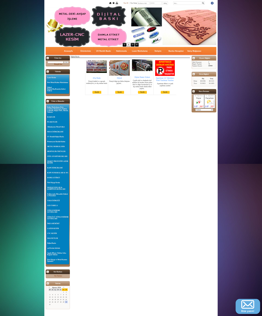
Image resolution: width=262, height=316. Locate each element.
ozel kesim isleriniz (53, 248)
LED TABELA (52, 205)
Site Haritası (58, 276)
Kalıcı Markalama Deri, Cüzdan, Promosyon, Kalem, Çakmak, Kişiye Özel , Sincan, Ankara (57, 109)
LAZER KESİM (53, 228)
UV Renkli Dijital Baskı (55, 137)
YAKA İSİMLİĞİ (53, 201)
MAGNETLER (52, 238)
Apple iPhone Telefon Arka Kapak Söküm (56, 254)
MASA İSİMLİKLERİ (55, 132)
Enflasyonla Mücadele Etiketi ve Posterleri (57, 195)
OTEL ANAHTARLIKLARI (57, 156)
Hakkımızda (121, 51)
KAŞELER (51, 117)
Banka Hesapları (176, 51)
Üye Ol (126, 3)
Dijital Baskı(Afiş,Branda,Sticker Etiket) (56, 89)
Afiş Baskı (97, 78)
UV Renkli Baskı (103, 51)
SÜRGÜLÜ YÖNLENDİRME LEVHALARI (58, 218)
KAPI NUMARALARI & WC (58, 173)
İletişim (158, 51)
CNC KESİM (52, 233)
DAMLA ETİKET (53, 178)
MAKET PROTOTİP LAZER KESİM (57, 162)
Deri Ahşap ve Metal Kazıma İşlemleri (57, 260)
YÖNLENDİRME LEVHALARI (53, 211)
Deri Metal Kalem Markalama (57, 82)
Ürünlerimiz (85, 51)
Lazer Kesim (51, 78)
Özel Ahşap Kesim (53, 183)
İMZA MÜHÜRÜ (53, 224)
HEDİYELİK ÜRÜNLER (56, 151)
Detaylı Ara (58, 64)
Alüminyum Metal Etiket (56, 127)
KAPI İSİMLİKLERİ (55, 168)
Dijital (119, 78)
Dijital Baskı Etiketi (142, 77)
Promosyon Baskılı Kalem (56, 142)
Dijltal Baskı (51, 243)
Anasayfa (68, 51)
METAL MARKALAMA (56, 146)
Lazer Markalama (140, 51)
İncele (97, 92)
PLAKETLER (52, 122)
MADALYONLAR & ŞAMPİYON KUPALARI (56, 188)
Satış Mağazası (194, 51)
